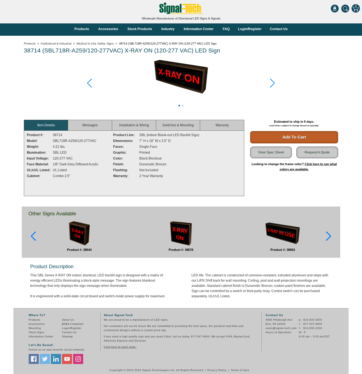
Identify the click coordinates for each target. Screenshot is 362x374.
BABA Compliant (73, 324)
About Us (68, 319)
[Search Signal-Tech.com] (345, 8)
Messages (90, 125)
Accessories (108, 29)
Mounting (35, 328)
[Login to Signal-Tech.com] (335, 8)
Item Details (46, 125)
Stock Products (139, 29)
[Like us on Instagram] (78, 359)
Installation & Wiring (134, 125)
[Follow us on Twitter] (45, 359)
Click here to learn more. (120, 347)
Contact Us (279, 29)
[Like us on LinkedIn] (56, 359)
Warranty (222, 125)
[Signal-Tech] (181, 8)
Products (81, 29)
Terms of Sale (240, 370)
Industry (168, 29)
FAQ (226, 29)
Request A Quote (317, 152)
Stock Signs (36, 332)
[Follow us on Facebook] (34, 359)
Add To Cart (294, 137)
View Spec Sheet (271, 152)
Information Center (198, 29)
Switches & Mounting (178, 125)
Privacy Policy (216, 370)
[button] (89, 83)
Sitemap (67, 336)
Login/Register (249, 29)
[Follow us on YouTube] (67, 359)
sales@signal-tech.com (281, 328)
